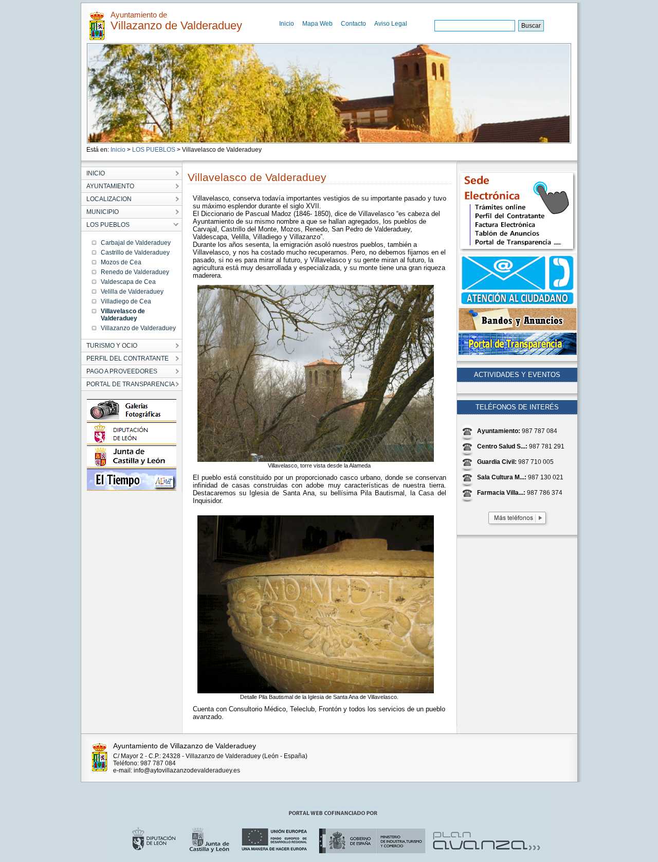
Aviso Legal (390, 23)
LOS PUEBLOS (153, 149)
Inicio (286, 23)
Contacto (353, 23)
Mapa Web (317, 23)
